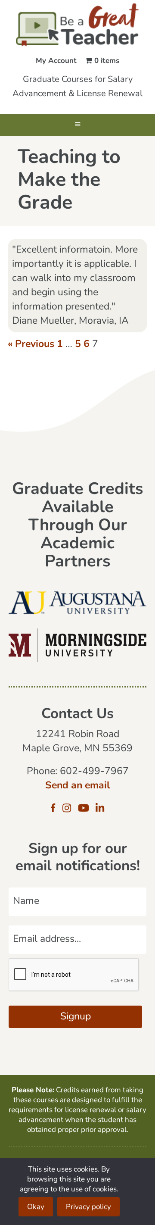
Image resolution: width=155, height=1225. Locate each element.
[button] (77, 125)
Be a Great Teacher (77, 25)
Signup (75, 1017)
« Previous (31, 345)
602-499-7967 (94, 772)
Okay (35, 1207)
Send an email (77, 786)
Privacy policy (88, 1207)
